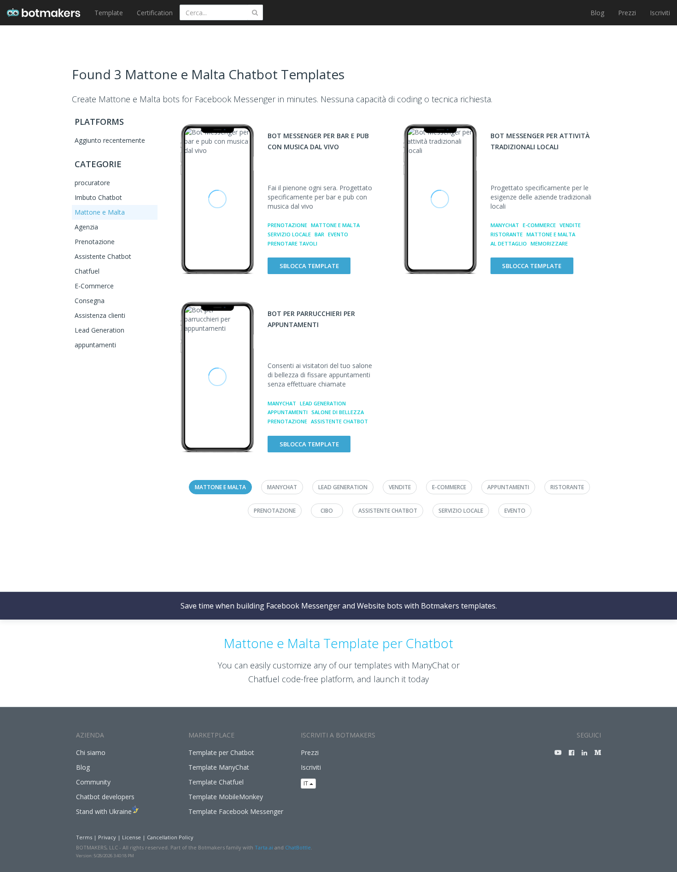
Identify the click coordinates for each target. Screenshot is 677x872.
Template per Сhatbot (221, 752)
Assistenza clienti (100, 315)
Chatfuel (87, 271)
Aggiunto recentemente (110, 140)
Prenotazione (95, 241)
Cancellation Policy (170, 837)
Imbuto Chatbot (98, 197)
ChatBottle (298, 847)
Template (108, 12)
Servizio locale (289, 234)
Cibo (327, 511)
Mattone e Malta (100, 212)
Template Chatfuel (216, 782)
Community (93, 782)
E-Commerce (94, 285)
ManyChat (504, 225)
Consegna (90, 300)
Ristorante (506, 234)
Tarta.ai (264, 847)
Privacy (107, 837)
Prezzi (627, 12)
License (131, 837)
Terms (84, 837)
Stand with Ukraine (104, 811)
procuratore (92, 182)
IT (306, 783)
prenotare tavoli (292, 243)
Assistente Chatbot (103, 256)
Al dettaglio (508, 243)
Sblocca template (309, 266)
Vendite (570, 225)
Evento (338, 234)
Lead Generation (99, 330)
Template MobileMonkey (225, 796)
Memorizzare (549, 243)
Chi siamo (90, 752)
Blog (597, 12)
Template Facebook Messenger (235, 811)
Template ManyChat (218, 767)
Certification (155, 12)
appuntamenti (95, 344)
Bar (319, 234)
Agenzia (86, 226)
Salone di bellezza (337, 412)
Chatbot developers (105, 796)
